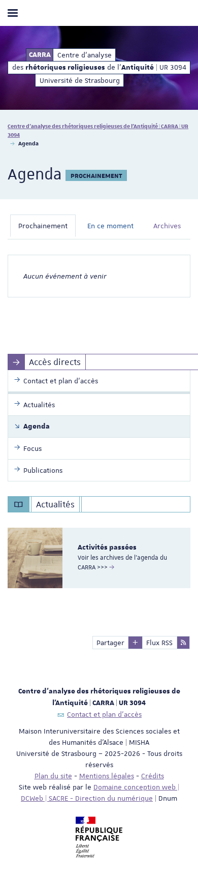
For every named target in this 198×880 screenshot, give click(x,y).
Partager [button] (110, 642)
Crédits (152, 775)
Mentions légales (106, 775)
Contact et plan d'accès (104, 714)
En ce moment (110, 225)
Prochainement (43, 225)
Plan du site (53, 775)
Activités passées (107, 547)
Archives (167, 225)
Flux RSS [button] (159, 642)
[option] (99, 558)
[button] (135, 642)
